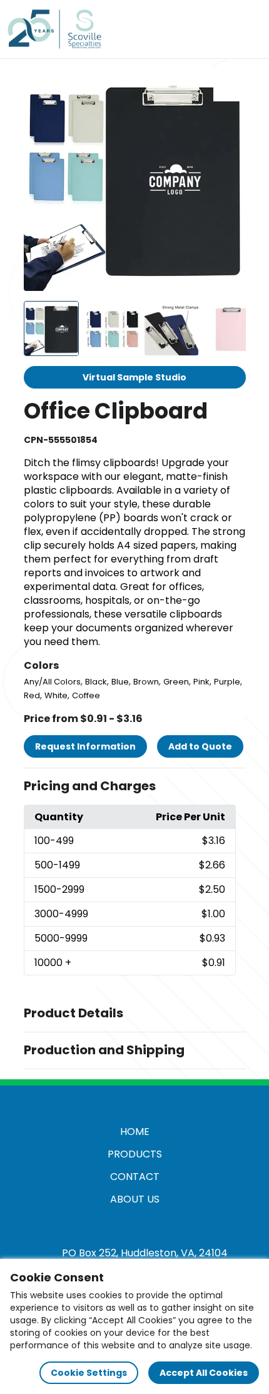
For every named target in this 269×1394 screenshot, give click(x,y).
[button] (135, 786)
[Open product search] (221, 29)
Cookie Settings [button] (89, 1372)
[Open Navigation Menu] (247, 29)
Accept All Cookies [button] (204, 1372)
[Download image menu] (229, 85)
